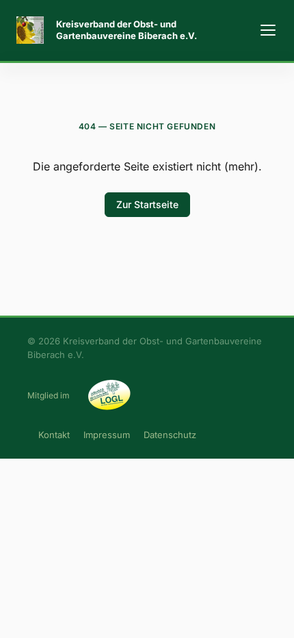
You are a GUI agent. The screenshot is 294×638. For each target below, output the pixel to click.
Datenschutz (170, 434)
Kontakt (54, 434)
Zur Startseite (147, 204)
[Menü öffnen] (268, 30)
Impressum (106, 434)
